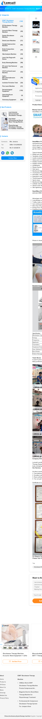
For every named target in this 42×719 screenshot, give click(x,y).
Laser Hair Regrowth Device (12, 58)
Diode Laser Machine (12, 40)
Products (3, 682)
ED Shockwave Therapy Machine (12, 26)
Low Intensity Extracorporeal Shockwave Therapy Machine (15, 113)
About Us (3, 687)
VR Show (3, 684)
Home (2, 679)
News (2, 690)
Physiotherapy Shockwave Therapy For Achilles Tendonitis (16, 127)
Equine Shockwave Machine (12, 36)
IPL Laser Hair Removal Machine (12, 66)
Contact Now (12, 158)
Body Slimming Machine (12, 62)
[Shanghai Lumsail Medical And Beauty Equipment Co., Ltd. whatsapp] (7, 152)
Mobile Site (3, 695)
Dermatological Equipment (12, 90)
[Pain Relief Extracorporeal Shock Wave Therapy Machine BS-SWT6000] (4, 120)
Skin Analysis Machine (12, 54)
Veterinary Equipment (12, 99)
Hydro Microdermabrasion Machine (12, 77)
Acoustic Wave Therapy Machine (12, 31)
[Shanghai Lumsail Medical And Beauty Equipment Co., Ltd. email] (2, 152)
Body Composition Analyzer (12, 49)
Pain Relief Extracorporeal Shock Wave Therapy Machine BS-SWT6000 (16, 120)
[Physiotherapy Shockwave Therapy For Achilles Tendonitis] (4, 127)
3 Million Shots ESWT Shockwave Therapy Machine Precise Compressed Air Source (28, 686)
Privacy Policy (4, 698)
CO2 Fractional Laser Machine (12, 71)
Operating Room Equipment (12, 95)
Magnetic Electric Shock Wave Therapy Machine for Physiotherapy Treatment (28, 694)
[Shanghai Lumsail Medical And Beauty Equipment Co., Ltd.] (8, 3)
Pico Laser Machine (12, 86)
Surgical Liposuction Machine (12, 44)
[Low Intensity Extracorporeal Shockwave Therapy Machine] (4, 114)
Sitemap (2, 692)
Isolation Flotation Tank (12, 82)
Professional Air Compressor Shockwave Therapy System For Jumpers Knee (28, 703)
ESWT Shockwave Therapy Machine (12, 21)
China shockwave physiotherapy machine (17, 716)
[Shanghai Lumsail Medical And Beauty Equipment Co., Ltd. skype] (12, 152)
